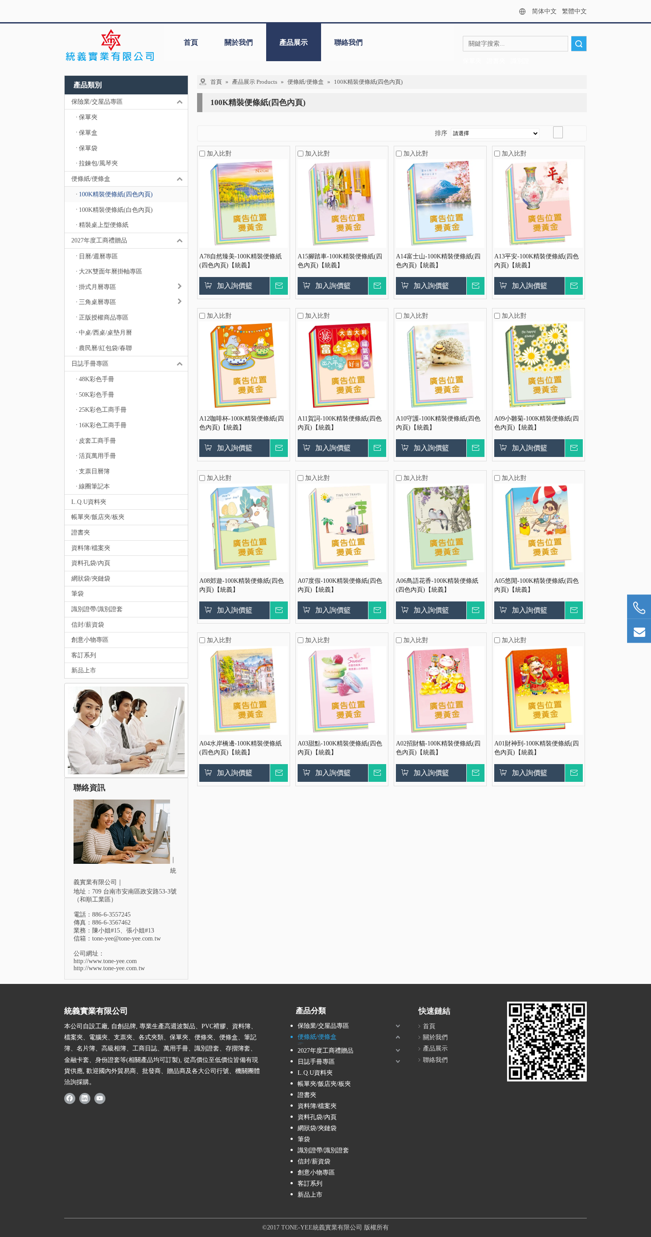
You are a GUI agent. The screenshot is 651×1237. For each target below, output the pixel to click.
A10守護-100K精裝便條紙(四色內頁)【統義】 (438, 423)
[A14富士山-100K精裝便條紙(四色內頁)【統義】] (440, 202)
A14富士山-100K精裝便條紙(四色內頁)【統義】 (438, 261)
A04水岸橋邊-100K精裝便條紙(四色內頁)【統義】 (240, 748)
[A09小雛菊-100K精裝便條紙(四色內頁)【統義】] (538, 365)
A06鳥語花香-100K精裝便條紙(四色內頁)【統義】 (437, 585)
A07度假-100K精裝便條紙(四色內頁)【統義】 (340, 585)
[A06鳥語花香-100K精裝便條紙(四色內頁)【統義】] (440, 527)
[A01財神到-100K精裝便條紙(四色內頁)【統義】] (538, 690)
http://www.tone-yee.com (105, 961)
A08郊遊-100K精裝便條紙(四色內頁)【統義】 (241, 585)
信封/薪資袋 (87, 624)
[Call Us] (639, 608)
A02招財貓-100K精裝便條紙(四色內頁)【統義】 (438, 748)
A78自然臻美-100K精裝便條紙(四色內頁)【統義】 (240, 261)
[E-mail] (639, 631)
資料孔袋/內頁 (90, 563)
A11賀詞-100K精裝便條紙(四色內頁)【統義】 (340, 423)
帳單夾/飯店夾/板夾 (97, 517)
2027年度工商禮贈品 (99, 240)
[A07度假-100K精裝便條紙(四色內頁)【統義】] (342, 527)
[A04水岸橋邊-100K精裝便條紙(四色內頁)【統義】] (243, 690)
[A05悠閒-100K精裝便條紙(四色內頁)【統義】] (538, 527)
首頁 (191, 42)
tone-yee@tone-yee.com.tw (126, 938)
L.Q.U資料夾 (88, 502)
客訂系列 (83, 655)
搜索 (578, 43)
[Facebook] (69, 1098)
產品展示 (293, 42)
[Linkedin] (84, 1098)
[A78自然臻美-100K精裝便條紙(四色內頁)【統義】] (243, 202)
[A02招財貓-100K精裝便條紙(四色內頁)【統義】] (440, 690)
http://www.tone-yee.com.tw (109, 968)
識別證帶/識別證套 (97, 609)
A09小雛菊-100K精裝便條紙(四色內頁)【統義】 (536, 423)
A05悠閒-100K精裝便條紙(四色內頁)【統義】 (536, 585)
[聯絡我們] (126, 730)
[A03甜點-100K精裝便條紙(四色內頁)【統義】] (342, 690)
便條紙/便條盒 (90, 179)
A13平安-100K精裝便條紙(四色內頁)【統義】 (536, 261)
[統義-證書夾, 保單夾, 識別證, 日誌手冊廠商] (547, 1041)
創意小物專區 (89, 639)
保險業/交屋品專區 (97, 101)
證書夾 (80, 532)
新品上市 (83, 670)
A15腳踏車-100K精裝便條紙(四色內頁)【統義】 (340, 261)
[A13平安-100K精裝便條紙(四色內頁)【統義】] (538, 202)
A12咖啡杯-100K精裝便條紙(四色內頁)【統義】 (241, 423)
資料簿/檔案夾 (90, 548)
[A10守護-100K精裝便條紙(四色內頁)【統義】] (440, 365)
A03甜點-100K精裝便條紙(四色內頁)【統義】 (340, 748)
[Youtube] (99, 1098)
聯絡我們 (348, 42)
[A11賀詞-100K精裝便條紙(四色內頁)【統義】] (342, 365)
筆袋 (77, 593)
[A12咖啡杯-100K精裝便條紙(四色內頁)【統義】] (243, 365)
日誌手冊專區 (89, 363)
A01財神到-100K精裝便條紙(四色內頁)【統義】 (536, 748)
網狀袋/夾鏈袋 (90, 578)
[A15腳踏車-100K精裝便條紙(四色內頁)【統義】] (342, 202)
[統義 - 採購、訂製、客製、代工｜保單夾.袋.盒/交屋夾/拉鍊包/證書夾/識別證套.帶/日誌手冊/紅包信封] (109, 45)
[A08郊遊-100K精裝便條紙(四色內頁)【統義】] (243, 527)
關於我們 (239, 42)
